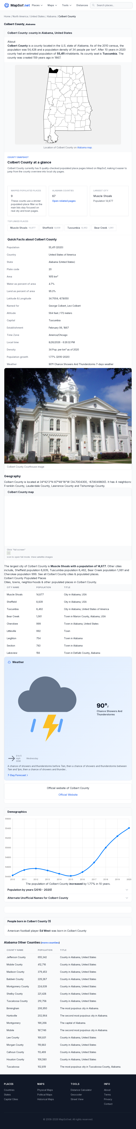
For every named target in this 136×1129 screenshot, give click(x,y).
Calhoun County (15, 1052)
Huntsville (12, 1015)
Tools (65, 5)
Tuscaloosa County (17, 1001)
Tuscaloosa (13, 1066)
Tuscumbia (57, 570)
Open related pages (64, 200)
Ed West (45, 930)
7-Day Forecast (17, 775)
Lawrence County (62, 486)
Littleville (11, 631)
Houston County (15, 1059)
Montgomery (14, 1022)
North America (20, 16)
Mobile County (15, 964)
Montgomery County (18, 986)
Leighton (11, 638)
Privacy (108, 1099)
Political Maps (44, 1094)
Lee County (13, 1037)
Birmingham (13, 1008)
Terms (107, 1094)
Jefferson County (16, 957)
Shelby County (15, 993)
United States (37, 16)
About (107, 1090)
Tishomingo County (92, 486)
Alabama (51, 16)
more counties (50, 942)
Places (36, 5)
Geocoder (76, 1094)
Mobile (10, 1030)
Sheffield (20, 570)
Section (11, 645)
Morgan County (15, 1044)
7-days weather (104, 364)
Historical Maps (45, 1099)
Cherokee (10, 574)
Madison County (15, 971)
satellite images (45, 557)
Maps (51, 5)
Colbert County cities (60, 574)
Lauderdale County (38, 486)
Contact (108, 1103)
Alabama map (84, 147)
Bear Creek (95, 570)
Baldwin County (15, 979)
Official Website (68, 794)
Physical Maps (45, 1090)
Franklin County (14, 486)
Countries (9, 1090)
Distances (82, 5)
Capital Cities (11, 1099)
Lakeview (12, 652)
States (7, 1094)
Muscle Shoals (102, 196)
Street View (77, 1099)
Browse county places (68, 178)
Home (7, 16)
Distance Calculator (81, 1090)
